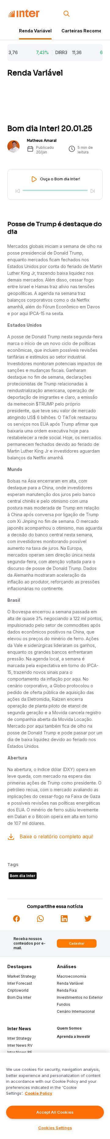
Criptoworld (17, 990)
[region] (55, 1096)
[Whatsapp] (40, 918)
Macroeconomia (71, 976)
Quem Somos (69, 1028)
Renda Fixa (67, 990)
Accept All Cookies (55, 1112)
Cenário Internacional (76, 1011)
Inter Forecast (19, 983)
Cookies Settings (55, 1127)
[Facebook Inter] (16, 918)
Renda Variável (35, 30)
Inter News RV (19, 1045)
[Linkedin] (64, 918)
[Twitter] (88, 918)
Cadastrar (76, 943)
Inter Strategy (19, 1038)
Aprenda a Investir (73, 1036)
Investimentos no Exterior (80, 997)
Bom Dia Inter (19, 997)
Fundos (63, 1004)
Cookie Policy (38, 1093)
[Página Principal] (24, 13)
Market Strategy (21, 976)
